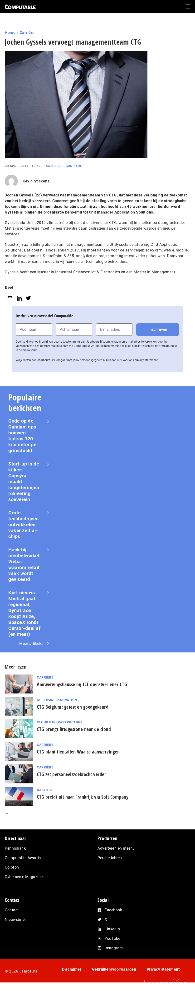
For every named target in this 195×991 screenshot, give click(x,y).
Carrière (27, 32)
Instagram (114, 948)
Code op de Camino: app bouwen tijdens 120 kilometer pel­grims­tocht (24, 435)
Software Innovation (57, 700)
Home (10, 32)
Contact (12, 910)
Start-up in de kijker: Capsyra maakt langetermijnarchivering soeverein (23, 481)
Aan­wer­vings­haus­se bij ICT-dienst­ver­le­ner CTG (82, 684)
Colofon (12, 867)
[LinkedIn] (19, 298)
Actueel (53, 166)
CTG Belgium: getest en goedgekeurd (72, 707)
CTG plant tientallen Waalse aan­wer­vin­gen (78, 752)
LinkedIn (112, 929)
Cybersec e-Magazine (24, 877)
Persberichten (110, 858)
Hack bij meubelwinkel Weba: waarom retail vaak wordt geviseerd (23, 564)
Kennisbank (15, 848)
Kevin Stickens (36, 181)
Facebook (113, 910)
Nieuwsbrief (15, 919)
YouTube (112, 938)
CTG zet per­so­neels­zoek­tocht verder (71, 774)
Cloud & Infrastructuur (60, 722)
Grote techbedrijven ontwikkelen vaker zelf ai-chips (23, 524)
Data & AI (45, 790)
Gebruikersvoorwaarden (114, 969)
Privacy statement (163, 969)
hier (119, 360)
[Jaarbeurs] (165, 984)
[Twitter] (28, 298)
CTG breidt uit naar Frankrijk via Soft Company (82, 797)
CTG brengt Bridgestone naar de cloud (74, 729)
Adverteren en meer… (116, 848)
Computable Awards (23, 858)
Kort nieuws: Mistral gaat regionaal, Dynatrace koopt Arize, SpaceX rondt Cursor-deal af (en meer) (24, 613)
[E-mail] (10, 298)
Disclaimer (71, 969)
